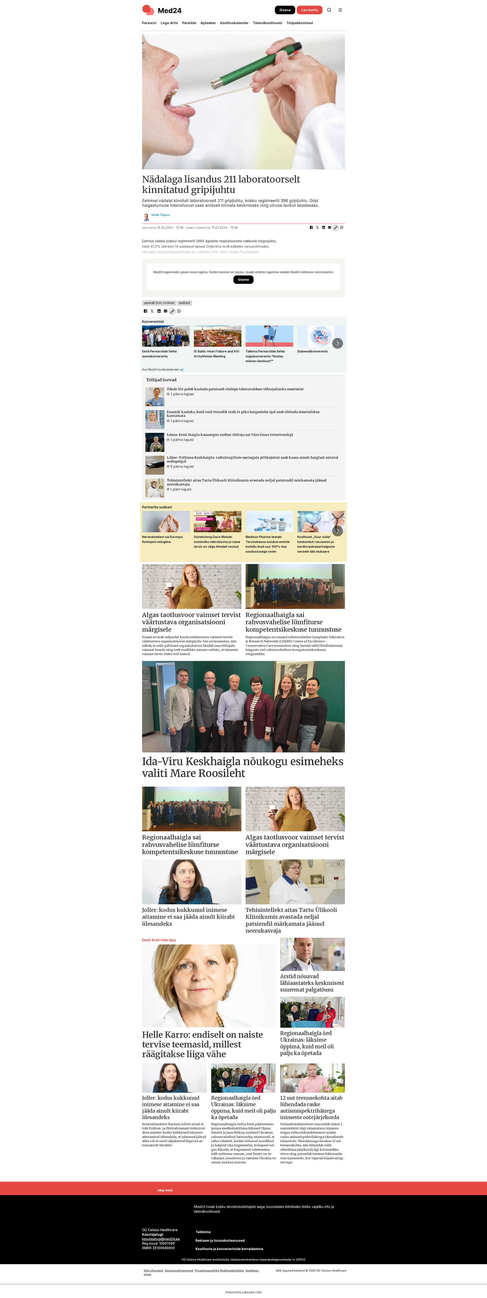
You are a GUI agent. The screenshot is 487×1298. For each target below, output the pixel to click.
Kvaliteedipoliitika (232, 1270)
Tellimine (203, 1232)
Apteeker (208, 23)
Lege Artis (169, 23)
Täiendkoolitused (267, 23)
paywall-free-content (159, 303)
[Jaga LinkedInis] (323, 228)
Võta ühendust (153, 1270)
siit (181, 369)
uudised (184, 303)
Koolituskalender (234, 23)
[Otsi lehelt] (329, 10)
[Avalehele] (208, 10)
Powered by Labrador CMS (243, 1292)
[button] (149, 343)
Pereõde (189, 23)
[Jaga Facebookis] (311, 228)
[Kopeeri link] (335, 228)
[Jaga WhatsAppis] (342, 228)
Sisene (285, 10)
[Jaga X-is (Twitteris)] (317, 228)
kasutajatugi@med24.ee (161, 1239)
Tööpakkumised (299, 23)
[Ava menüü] (340, 10)
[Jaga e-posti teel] (329, 228)
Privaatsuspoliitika (207, 1270)
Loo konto (309, 10)
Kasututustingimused (179, 1270)
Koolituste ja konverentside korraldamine (229, 1249)
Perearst (149, 23)
